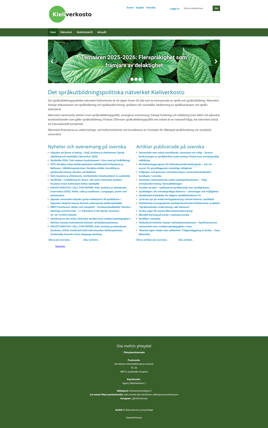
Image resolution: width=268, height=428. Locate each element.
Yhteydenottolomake (134, 352)
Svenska (151, 7)
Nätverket (66, 32)
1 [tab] (128, 79)
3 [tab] (136, 79)
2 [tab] (132, 79)
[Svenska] (71, 14)
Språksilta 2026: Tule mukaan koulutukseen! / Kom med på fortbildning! (90, 160)
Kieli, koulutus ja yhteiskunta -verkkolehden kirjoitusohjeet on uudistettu (90, 175)
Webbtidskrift (85, 32)
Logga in (174, 8)
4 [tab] (140, 79)
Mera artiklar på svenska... (152, 239)
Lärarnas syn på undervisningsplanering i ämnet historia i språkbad (176, 199)
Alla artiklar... (186, 239)
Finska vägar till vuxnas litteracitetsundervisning (165, 210)
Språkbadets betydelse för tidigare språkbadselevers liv (170, 195)
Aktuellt (101, 32)
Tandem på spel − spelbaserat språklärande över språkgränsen (174, 187)
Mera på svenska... (60, 239)
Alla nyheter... (91, 239)
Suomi (130, 7)
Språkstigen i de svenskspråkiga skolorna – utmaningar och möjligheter (179, 191)
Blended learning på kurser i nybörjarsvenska (164, 214)
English (140, 7)
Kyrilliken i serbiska (149, 218)
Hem (53, 32)
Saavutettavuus (134, 417)
